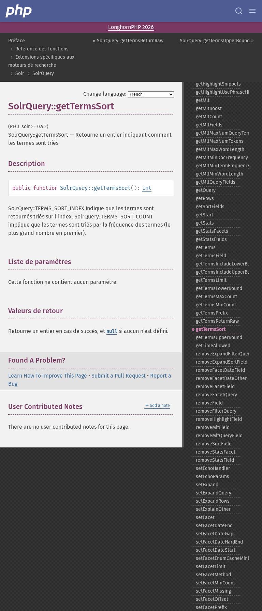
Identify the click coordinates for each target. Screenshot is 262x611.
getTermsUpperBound (218, 337)
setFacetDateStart (215, 550)
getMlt (202, 100)
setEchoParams (212, 476)
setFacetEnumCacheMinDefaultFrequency (218, 558)
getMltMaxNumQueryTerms (218, 133)
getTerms (206, 247)
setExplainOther (213, 509)
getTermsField (211, 256)
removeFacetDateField (218, 370)
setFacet (205, 517)
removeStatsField (215, 460)
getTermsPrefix (212, 313)
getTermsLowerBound (218, 288)
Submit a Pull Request (118, 375)
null (111, 331)
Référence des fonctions (42, 49)
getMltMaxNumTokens (218, 141)
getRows (205, 198)
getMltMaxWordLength (218, 149)
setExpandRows (213, 501)
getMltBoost (209, 108)
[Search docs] (239, 11)
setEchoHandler (213, 468)
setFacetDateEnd (214, 526)
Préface (16, 41)
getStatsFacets (212, 231)
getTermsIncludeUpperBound (218, 272)
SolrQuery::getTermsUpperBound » (217, 41)
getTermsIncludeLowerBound (218, 264)
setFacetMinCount (215, 583)
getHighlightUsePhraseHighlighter (218, 92)
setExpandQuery (213, 493)
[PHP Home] (19, 11)
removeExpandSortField (218, 362)
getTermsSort (210, 329)
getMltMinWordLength (218, 174)
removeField (209, 403)
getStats (205, 223)
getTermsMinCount (216, 305)
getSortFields (210, 207)
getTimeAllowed (213, 346)
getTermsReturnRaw (217, 321)
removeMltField (213, 427)
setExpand (207, 485)
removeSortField (214, 444)
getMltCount (209, 117)
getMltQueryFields (215, 182)
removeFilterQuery (216, 411)
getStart (204, 215)
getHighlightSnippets (218, 84)
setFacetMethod (213, 575)
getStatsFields (211, 239)
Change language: (105, 94)
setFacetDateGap (214, 534)
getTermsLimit (211, 280)
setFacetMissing (213, 591)
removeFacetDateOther (218, 378)
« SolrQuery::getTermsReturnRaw (128, 41)
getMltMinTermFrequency (218, 166)
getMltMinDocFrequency (218, 158)
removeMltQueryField (218, 436)
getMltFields (209, 125)
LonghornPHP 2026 (131, 27)
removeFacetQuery (216, 395)
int (146, 188)
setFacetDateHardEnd (218, 542)
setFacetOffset (212, 599)
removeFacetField (215, 386)
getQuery (206, 190)
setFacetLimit (210, 566)
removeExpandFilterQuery (218, 354)
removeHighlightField (218, 419)
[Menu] (252, 11)
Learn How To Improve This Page (47, 375)
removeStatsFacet (215, 452)
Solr (19, 73)
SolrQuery (43, 73)
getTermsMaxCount (216, 297)
